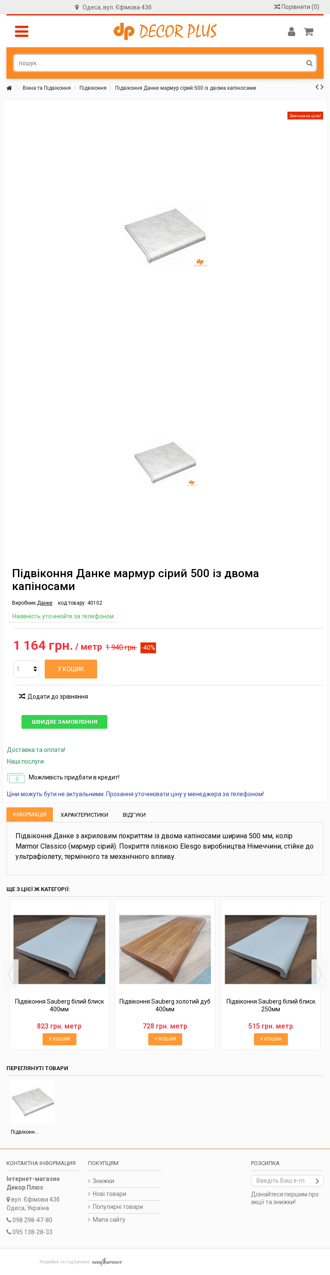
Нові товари (109, 1193)
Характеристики (84, 815)
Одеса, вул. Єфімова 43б (117, 7)
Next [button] (319, 974)
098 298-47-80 (32, 1220)
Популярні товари (118, 1206)
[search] (309, 62)
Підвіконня (93, 88)
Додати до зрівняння (58, 696)
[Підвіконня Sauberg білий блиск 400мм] (59, 949)
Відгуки (134, 815)
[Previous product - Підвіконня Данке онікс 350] (316, 87)
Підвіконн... (25, 1132)
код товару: (72, 603)
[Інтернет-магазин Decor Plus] (165, 31)
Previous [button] (10, 974)
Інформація (29, 814)
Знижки (103, 1181)
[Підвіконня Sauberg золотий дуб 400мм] (165, 949)
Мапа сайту (109, 1219)
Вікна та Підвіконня (47, 88)
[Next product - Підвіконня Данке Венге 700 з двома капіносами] (322, 87)
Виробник (24, 603)
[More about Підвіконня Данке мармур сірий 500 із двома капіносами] (33, 1102)
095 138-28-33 (32, 1232)
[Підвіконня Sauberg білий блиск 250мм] (271, 949)
